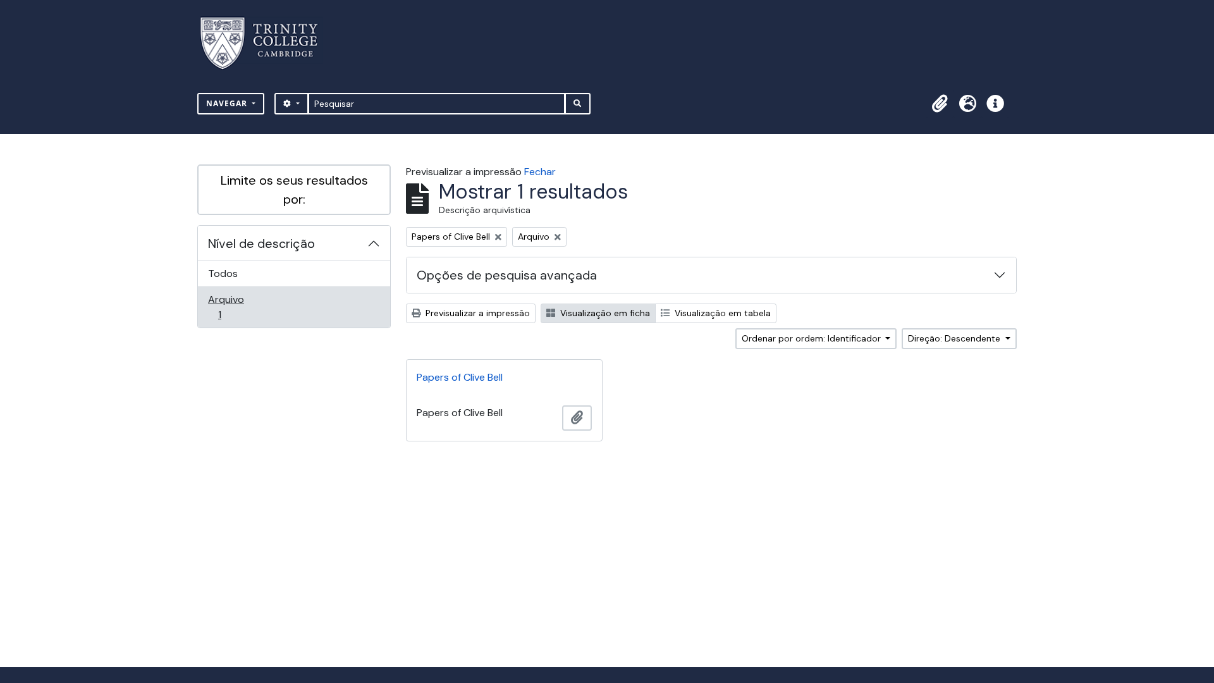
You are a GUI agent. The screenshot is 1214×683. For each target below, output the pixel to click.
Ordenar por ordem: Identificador (812, 338)
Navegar (228, 103)
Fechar (540, 171)
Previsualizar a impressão (476, 313)
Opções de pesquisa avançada (507, 275)
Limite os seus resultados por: (294, 189)
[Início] (266, 43)
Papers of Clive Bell (460, 377)
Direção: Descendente (955, 338)
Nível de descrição (261, 243)
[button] (939, 104)
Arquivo (237, 306)
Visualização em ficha (604, 313)
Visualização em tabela (721, 313)
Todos (223, 273)
